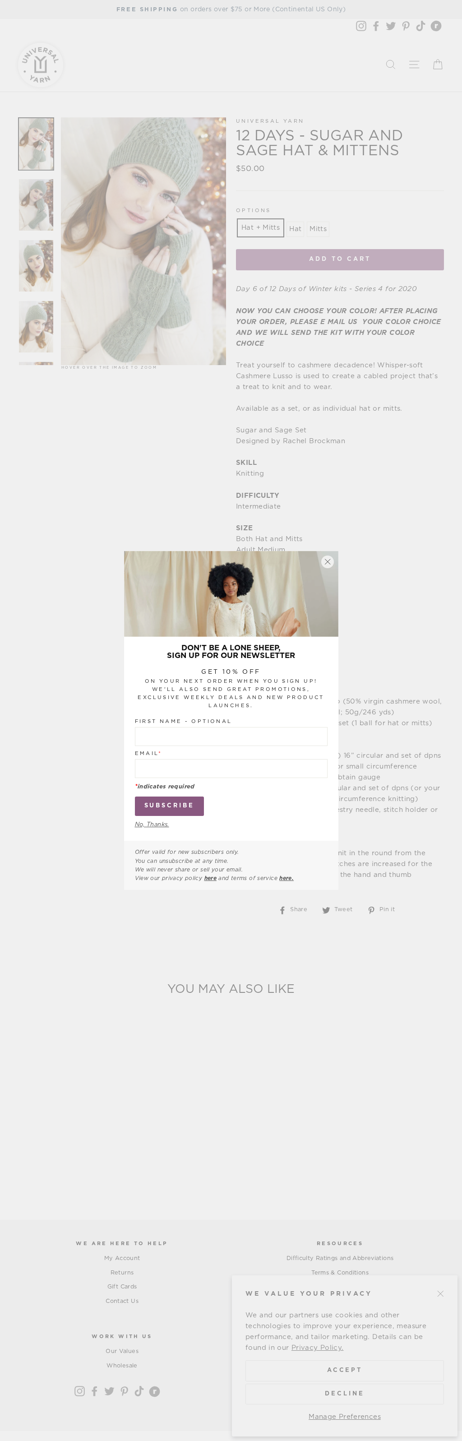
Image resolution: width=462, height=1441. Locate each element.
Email (148, 753)
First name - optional (183, 721)
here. (286, 878)
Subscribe (169, 806)
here (210, 878)
